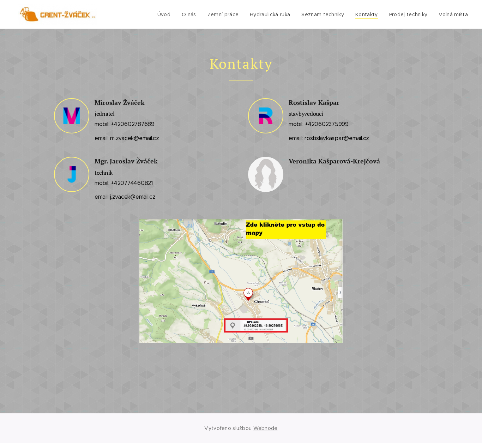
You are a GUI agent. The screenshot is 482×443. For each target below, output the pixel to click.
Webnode (265, 428)
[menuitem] (166, 14)
